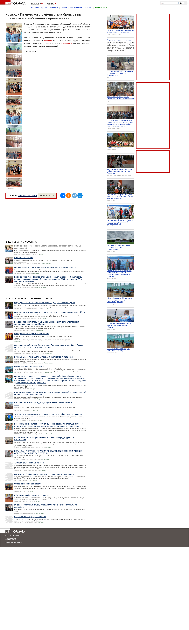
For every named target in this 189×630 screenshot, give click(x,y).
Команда (48, 40)
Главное (35, 8)
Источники (53, 8)
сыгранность (66, 43)
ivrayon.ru (12, 188)
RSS (20, 542)
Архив (44, 8)
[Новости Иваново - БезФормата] (13, 2)
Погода (64, 8)
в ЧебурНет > (101, 8)
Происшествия (76, 8)
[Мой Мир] (80, 195)
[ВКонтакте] (63, 195)
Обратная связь (10, 538)
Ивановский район (27, 195)
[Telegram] (74, 195)
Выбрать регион (10, 540)
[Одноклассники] (68, 195)
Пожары (89, 8)
